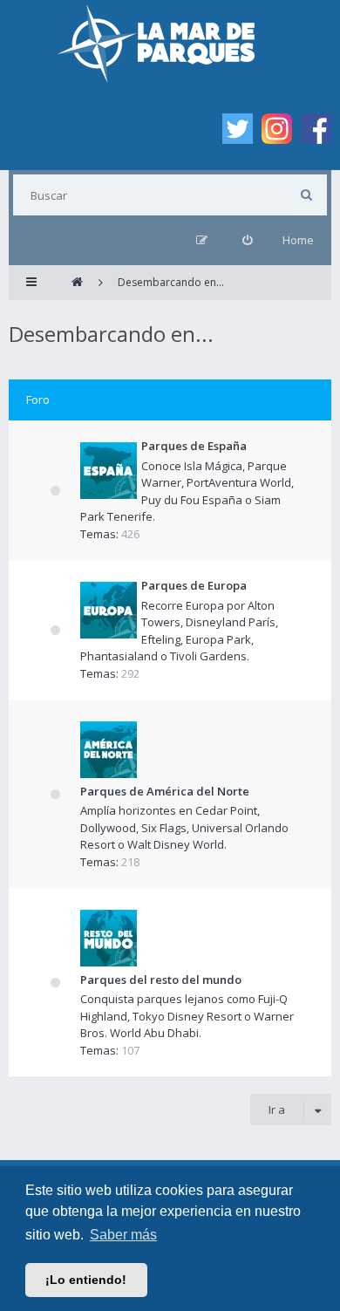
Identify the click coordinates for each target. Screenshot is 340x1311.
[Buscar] (306, 194)
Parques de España (194, 446)
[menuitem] (247, 240)
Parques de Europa (194, 585)
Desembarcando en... (111, 333)
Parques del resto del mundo (160, 979)
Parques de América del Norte (164, 791)
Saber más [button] (123, 1234)
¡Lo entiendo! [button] (85, 1280)
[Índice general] (77, 282)
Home (298, 240)
